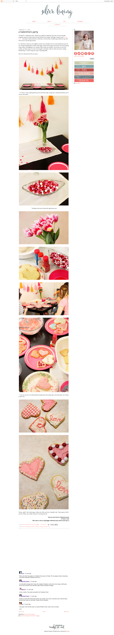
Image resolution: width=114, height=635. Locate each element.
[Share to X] (54, 524)
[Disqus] (44, 550)
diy (23, 526)
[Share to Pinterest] (57, 524)
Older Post (66, 611)
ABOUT (49, 21)
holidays (37, 526)
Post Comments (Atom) (30, 614)
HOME (34, 21)
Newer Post (21, 611)
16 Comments (43, 524)
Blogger (68, 631)
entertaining (26, 526)
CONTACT (57, 24)
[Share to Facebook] (55, 524)
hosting (41, 526)
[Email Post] (48, 524)
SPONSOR (80, 21)
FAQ (64, 21)
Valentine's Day (46, 526)
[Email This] (51, 524)
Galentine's (32, 526)
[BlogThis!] (52, 524)
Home (44, 611)
